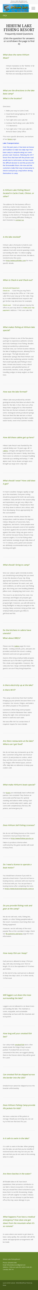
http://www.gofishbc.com (16, 260)
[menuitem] (27, 8)
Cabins (16, 646)
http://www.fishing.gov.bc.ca (22, 838)
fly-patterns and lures (14, 934)
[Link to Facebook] (30, 1287)
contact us (19, 220)
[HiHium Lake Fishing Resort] (16, 8)
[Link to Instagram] (33, 1287)
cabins (5, 451)
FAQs (5, 15)
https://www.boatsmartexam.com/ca (19, 889)
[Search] (27, 8)
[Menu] (32, 8)
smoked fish (19, 1045)
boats (8, 793)
